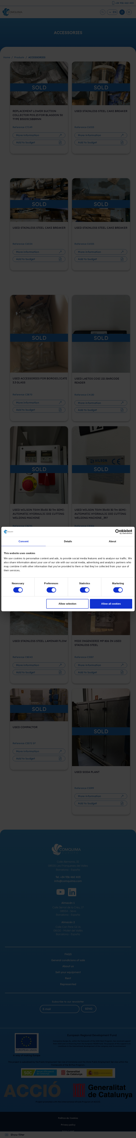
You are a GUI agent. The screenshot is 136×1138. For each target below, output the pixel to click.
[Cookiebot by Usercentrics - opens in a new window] (117, 531)
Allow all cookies (111, 603)
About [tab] (112, 541)
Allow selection (67, 603)
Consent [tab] (24, 541)
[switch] (51, 590)
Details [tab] (68, 541)
